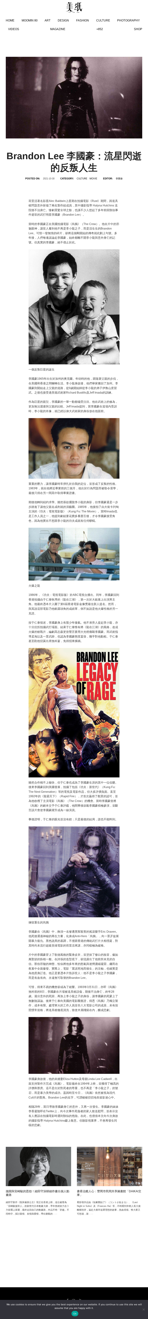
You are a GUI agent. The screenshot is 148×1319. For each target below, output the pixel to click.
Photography (128, 20)
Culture (103, 20)
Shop (138, 29)
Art (48, 20)
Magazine (57, 29)
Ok (75, 1313)
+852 (99, 29)
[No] (143, 1309)
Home (10, 20)
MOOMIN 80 (30, 20)
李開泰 (119, 178)
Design (63, 20)
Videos (13, 29)
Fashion (82, 20)
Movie (93, 178)
